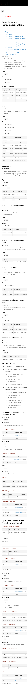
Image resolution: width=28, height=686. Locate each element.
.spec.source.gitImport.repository (15, 44)
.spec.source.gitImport (12, 42)
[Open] (2, 11)
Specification (8, 31)
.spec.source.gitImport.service (14, 46)
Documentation (6, 16)
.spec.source (9, 34)
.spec (7, 32)
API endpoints (8, 48)
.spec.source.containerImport (14, 36)
